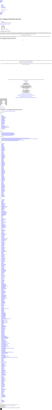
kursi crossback (3, 234)
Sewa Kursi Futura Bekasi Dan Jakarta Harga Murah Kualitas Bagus (13, 139)
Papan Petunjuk (3, 317)
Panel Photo (2, 311)
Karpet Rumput (3, 226)
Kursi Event (2, 237)
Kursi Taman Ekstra (3, 266)
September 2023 (3, 165)
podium (2, 324)
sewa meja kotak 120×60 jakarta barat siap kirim (27, 62)
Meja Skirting (2, 303)
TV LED (2, 394)
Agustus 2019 (3, 191)
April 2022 (2, 175)
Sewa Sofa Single (3, 355)
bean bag (2, 210)
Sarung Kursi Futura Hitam (4, 336)
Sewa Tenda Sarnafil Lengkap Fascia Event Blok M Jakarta (8, 134)
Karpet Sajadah (3, 227)
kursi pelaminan (3, 250)
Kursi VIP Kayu (3, 123)
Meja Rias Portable (3, 302)
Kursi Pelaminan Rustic (4, 251)
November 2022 (3, 171)
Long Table (2, 278)
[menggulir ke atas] (1, 409)
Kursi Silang (2, 122)
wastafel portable (3, 396)
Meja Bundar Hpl (3, 286)
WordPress (18, 407)
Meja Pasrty (2, 300)
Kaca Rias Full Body (3, 222)
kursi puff (2, 254)
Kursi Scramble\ (3, 260)
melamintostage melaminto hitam (5, 308)
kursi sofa (2, 262)
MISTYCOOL (3, 310)
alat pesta (2, 201)
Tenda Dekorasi (3, 377)
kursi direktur (2, 236)
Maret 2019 (2, 194)
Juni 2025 (2, 151)
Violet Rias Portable (3, 395)
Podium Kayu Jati (3, 325)
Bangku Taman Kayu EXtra (4, 206)
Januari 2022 (2, 177)
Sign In (2, 359)
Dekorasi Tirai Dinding (4, 214)
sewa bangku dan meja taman (4, 338)
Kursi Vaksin (2, 273)
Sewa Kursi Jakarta (3, 343)
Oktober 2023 (3, 164)
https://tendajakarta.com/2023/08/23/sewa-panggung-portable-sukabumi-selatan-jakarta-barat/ (26, 97)
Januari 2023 (2, 170)
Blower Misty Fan (3, 211)
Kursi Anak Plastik (3, 117)
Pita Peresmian (3, 323)
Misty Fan (2, 309)
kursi (2, 228)
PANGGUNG (3, 312)
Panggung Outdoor (3, 315)
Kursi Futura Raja (3, 120)
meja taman (2, 304)
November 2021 (3, 178)
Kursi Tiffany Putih (3, 270)
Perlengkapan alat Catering (4, 321)
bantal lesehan (3, 208)
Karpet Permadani (3, 225)
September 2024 (3, 157)
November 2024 (3, 156)
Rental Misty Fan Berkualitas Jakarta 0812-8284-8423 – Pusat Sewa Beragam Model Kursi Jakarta (12, 138)
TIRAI (2, 390)
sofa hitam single (3, 364)
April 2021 (2, 183)
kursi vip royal (3, 276)
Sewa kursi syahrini (3, 347)
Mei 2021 (2, 182)
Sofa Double (2, 363)
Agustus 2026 (3, 143)
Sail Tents (2, 333)
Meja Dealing (2, 289)
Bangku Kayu (3, 204)
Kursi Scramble (3, 121)
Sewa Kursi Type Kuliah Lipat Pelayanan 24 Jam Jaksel (7, 348)
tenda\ (2, 387)
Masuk (2, 399)
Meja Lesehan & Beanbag (4, 298)
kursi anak (2, 231)
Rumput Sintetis (3, 331)
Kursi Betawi (2, 233)
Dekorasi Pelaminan (3, 213)
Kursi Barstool (3, 118)
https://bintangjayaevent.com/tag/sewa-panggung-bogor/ (26, 96)
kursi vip (2, 274)
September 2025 (3, 150)
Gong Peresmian (3, 218)
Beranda (2, 4)
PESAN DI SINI (3, 7)
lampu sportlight (3, 277)
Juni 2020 (2, 188)
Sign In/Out (2, 360)
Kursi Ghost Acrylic (3, 240)
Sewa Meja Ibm (3, 349)
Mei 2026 (2, 145)
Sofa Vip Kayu (3, 371)
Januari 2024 (2, 162)
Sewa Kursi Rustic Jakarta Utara (5, 346)
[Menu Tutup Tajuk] (0, 17)
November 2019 (3, 189)
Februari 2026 (3, 147)
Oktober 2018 (3, 196)
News (2, 5)
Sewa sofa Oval (3, 354)
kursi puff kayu (3, 255)
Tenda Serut (2, 385)
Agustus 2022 (3, 173)
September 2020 (3, 187)
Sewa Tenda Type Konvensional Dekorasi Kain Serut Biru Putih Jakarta (9, 357)
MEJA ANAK (3, 280)
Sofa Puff (2, 368)
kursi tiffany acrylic (3, 269)
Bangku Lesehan (3, 205)
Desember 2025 (3, 148)
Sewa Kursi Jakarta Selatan (4, 344)
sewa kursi (2, 339)
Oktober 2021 (3, 179)
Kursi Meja (2, 246)
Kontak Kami (2, 116)
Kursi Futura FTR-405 (3, 239)
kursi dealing (2, 235)
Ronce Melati (2, 329)
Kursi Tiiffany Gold (3, 271)
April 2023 (2, 168)
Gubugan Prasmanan (3, 219)
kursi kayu (2, 241)
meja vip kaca (2, 307)
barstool (2, 209)
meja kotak (2, 293)
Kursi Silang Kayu (3, 261)
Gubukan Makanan (3, 221)
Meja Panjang (2, 299)
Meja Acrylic (2, 279)
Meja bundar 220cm (3, 284)
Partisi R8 (2, 320)
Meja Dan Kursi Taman (4, 288)
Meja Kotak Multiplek (3, 295)
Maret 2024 (2, 161)
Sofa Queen (2, 369)
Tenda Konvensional (3, 380)
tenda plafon (2, 382)
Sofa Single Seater (3, 370)
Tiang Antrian (2, 388)
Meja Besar (2, 281)
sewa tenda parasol (3, 356)
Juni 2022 (2, 174)
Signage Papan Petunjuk (4, 361)
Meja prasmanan (3, 301)
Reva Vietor (2, 140)
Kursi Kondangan (3, 242)
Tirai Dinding (2, 391)
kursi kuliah (2, 243)
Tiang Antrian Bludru (3, 389)
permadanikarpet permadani (4, 322)
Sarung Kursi (2, 335)
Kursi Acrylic (2, 229)
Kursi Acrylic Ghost (3, 230)
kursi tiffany (2, 268)
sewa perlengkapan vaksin (4, 353)
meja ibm (2, 290)
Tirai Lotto (2, 392)
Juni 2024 (2, 159)
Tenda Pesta (2, 381)
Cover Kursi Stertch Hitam (4, 212)
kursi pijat (2, 252)
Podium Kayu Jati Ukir (4, 326)
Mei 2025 (2, 152)
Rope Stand (2, 330)
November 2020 (3, 186)
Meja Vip (2, 306)
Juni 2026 (2, 144)
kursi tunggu (2, 272)
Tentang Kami (3, 128)
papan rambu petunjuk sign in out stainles (6, 318)
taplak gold (2, 373)
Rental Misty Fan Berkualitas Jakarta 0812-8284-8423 (7, 132)
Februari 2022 (3, 176)
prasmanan (2, 327)
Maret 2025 (2, 153)
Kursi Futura (2, 119)
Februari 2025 (3, 154)
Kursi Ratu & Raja (3, 258)
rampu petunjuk (3, 328)
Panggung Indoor (3, 313)
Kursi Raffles (2, 256)
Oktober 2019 (3, 190)
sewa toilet (2, 358)
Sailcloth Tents (3, 334)
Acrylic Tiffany (3, 199)
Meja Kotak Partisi (3, 296)
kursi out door (3, 248)
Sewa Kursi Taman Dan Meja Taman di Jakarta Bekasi (11, 140)
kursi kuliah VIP (3, 244)
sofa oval (2, 367)
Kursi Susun (2, 263)
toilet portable (2, 393)
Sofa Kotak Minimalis (3, 365)
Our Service (2, 125)
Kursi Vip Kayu (3, 275)
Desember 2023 (3, 163)
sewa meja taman (3, 351)
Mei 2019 (2, 193)
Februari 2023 (3, 169)
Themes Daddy (12, 407)
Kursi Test (2, 267)
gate (1, 216)
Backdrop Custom (3, 203)
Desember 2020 (3, 185)
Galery (2, 6)
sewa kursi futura (3, 342)
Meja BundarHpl (3, 287)
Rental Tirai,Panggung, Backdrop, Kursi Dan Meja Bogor (7, 133)
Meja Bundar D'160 (3, 285)
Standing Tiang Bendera (4, 372)
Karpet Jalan (2, 224)
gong (2, 217)
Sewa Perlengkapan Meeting (4, 352)
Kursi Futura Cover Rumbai (4, 238)
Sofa (1, 362)
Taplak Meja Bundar (3, 374)
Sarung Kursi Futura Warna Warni (5, 337)
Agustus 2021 (3, 180)
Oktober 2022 (3, 172)
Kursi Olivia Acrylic (3, 247)
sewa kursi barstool (3, 340)
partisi (2, 319)
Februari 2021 (3, 184)
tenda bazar (2, 376)
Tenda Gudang (3, 378)
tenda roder (2, 383)
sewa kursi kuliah (3, 345)
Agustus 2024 (3, 158)
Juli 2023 (2, 166)
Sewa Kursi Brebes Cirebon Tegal (5, 127)
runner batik (2, 332)
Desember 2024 (3, 155)
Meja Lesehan (3, 297)
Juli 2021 (2, 181)
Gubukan (2, 220)
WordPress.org (3, 401)
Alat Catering (2, 200)
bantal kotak (2, 207)
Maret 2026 (2, 146)
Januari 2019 (2, 195)
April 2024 (2, 160)
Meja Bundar (2, 283)
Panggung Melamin (3, 314)
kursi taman (2, 265)
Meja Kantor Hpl (3, 292)
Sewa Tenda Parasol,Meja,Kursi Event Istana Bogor (7, 135)
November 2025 (3, 149)
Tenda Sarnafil (3, 384)
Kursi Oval (2, 249)
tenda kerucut (2, 379)
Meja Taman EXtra (3, 305)
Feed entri (2, 400)
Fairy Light (2, 215)
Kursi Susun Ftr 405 (3, 264)
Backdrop (2, 202)
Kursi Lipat (2, 245)
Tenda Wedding (3, 386)
